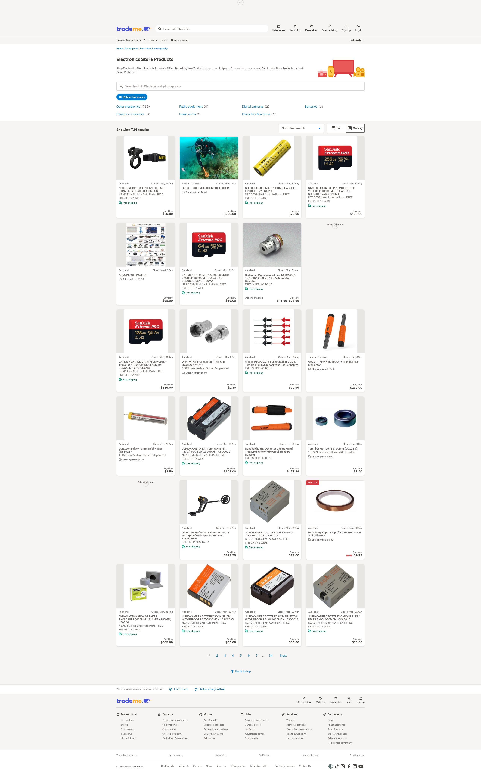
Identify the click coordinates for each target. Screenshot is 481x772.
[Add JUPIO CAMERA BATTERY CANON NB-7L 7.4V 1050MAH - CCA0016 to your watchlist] (296, 485)
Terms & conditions (260, 766)
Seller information (337, 738)
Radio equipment (191, 106)
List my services (294, 738)
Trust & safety (335, 729)
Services (291, 714)
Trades (290, 720)
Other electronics (128, 106)
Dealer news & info (213, 733)
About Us (184, 766)
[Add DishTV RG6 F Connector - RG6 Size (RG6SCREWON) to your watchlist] (233, 314)
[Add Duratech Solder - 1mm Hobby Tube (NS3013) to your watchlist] (170, 401)
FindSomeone (357, 755)
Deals (163, 40)
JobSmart (250, 729)
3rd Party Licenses (337, 733)
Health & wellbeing (296, 733)
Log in (358, 30)
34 (271, 655)
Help (330, 720)
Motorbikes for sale (214, 724)
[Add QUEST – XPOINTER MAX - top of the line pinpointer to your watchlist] (359, 314)
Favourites (335, 702)
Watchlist (321, 702)
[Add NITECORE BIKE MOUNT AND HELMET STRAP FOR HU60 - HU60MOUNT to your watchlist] (170, 141)
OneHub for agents (172, 733)
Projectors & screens (256, 114)
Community (335, 714)
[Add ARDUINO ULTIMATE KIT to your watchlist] (170, 228)
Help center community (340, 742)
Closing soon (127, 729)
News (209, 766)
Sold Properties (170, 724)
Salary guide (251, 738)
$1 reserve (126, 733)
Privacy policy (238, 766)
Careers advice (253, 724)
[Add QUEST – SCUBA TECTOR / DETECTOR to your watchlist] (233, 141)
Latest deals (127, 720)
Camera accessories (130, 114)
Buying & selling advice (216, 729)
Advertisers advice (255, 733)
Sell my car (209, 738)
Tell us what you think (212, 689)
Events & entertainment (299, 729)
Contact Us (305, 766)
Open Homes (169, 729)
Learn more (181, 689)
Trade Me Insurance (126, 755)
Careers (197, 766)
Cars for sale (210, 720)
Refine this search (133, 97)
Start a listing (304, 702)
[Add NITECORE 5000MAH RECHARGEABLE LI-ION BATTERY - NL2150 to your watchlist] (296, 141)
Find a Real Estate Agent (175, 738)
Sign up (346, 30)
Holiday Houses (310, 755)
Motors (208, 714)
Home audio (187, 114)
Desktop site (168, 766)
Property (167, 714)
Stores (153, 40)
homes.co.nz (176, 755)
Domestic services (296, 724)
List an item (356, 40)
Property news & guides (175, 720)
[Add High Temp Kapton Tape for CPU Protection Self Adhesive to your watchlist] (359, 485)
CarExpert (264, 755)
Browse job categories (256, 720)
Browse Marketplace (129, 40)
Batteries (311, 106)
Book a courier (180, 40)
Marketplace (129, 714)
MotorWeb (220, 755)
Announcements (336, 724)
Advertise (221, 766)
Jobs (248, 714)
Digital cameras (253, 106)
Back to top (243, 671)
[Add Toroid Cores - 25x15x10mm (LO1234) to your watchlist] (359, 401)
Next (283, 655)
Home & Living (128, 738)
